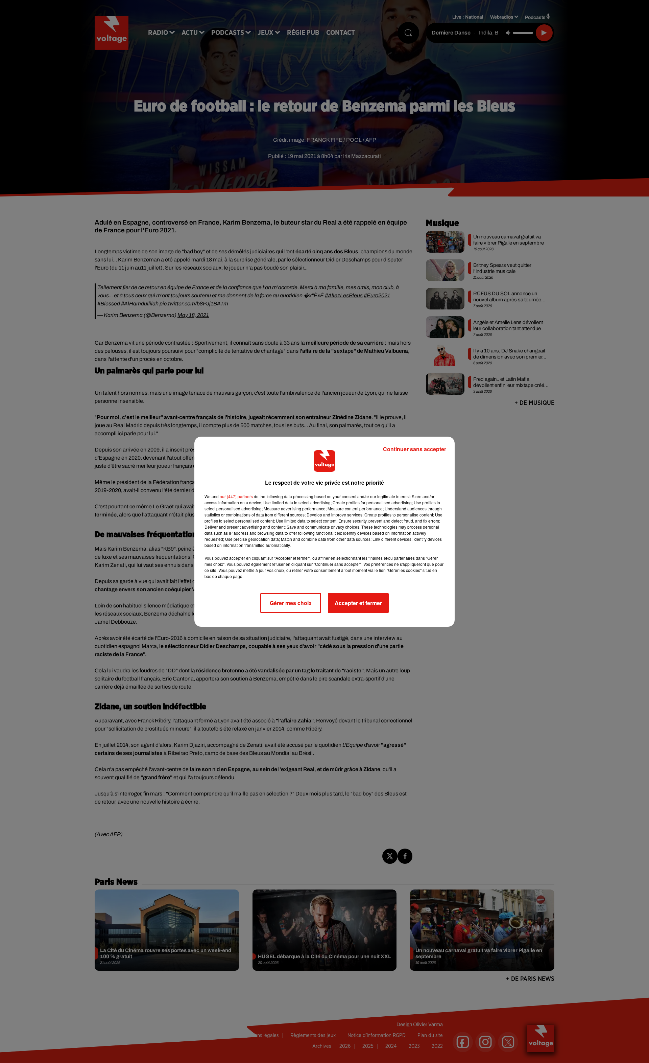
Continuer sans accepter (414, 449)
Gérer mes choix (291, 603)
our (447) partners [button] (236, 496)
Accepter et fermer (358, 603)
